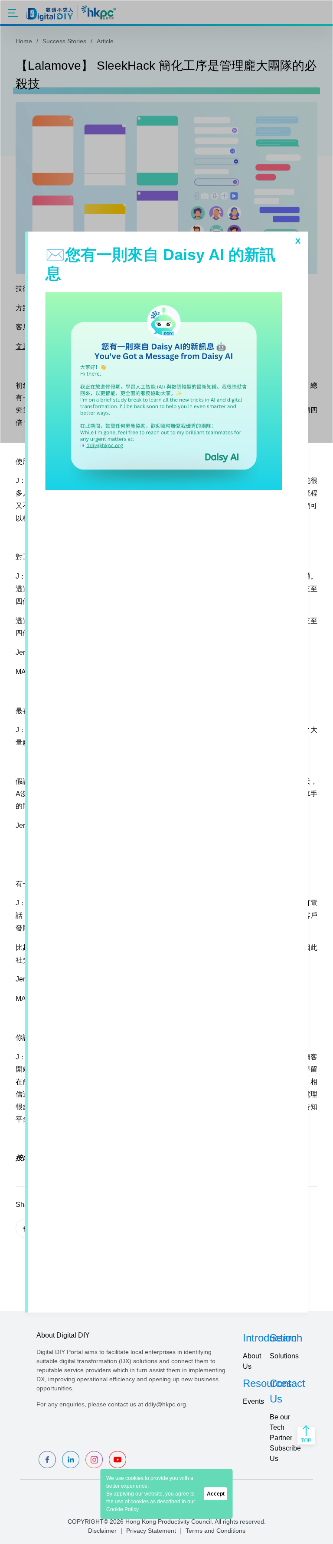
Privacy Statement (151, 1530)
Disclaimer (102, 1530)
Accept (216, 1494)
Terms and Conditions (215, 1530)
